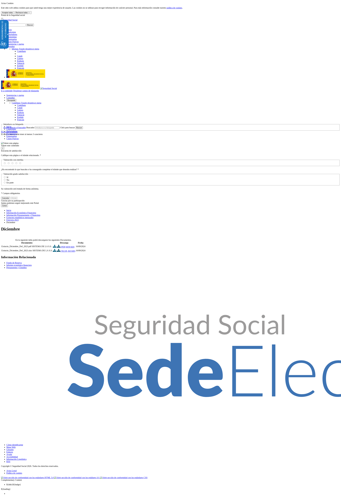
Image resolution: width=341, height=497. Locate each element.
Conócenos (11, 32)
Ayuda (9, 454)
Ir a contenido (7, 91)
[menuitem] (173, 493)
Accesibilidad (12, 457)
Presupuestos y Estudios (16, 267)
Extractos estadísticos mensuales (19, 217)
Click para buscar (67, 127)
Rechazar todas (22, 13)
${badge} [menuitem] (13, 484)
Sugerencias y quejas (15, 44)
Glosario (10, 449)
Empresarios (11, 39)
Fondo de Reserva (14, 263)
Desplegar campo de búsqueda (26, 91)
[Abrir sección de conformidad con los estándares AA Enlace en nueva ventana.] (77, 477)
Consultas (10, 46)
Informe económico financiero (19, 265)
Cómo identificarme (14, 445)
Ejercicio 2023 (12, 220)
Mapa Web (11, 447)
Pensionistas (11, 37)
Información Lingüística (16, 459)
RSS (8, 461)
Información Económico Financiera (21, 213)
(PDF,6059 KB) (67, 247)
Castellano (26, 103)
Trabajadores (11, 34)
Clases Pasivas (12, 42)
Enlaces (9, 452)
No (8, 180)
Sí (7, 177)
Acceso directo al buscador (14, 127)
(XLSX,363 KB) (67, 251)
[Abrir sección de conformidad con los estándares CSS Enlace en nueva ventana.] (123, 477)
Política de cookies (14, 473)
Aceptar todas (7, 13)
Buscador (30, 127)
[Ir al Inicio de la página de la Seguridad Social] (9, 20)
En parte (10, 182)
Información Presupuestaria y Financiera (23, 215)
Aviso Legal (11, 471)
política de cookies (174, 8)
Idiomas (25, 49)
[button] (170, 144)
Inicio (9, 30)
